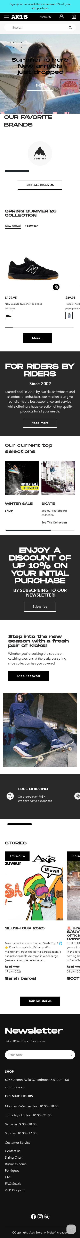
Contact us (12, 1151)
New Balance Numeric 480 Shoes (23, 304)
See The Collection (54, 523)
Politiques (12, 1170)
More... (37, 338)
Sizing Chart (13, 1157)
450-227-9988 (15, 1088)
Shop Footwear (28, 676)
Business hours (15, 1164)
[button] (9, 315)
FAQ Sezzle (13, 1183)
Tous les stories (40, 1001)
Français (45, 16)
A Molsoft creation (56, 1233)
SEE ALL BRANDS (40, 185)
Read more (40, 423)
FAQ (8, 1177)
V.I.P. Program (14, 1190)
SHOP (40, 85)
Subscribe (40, 606)
